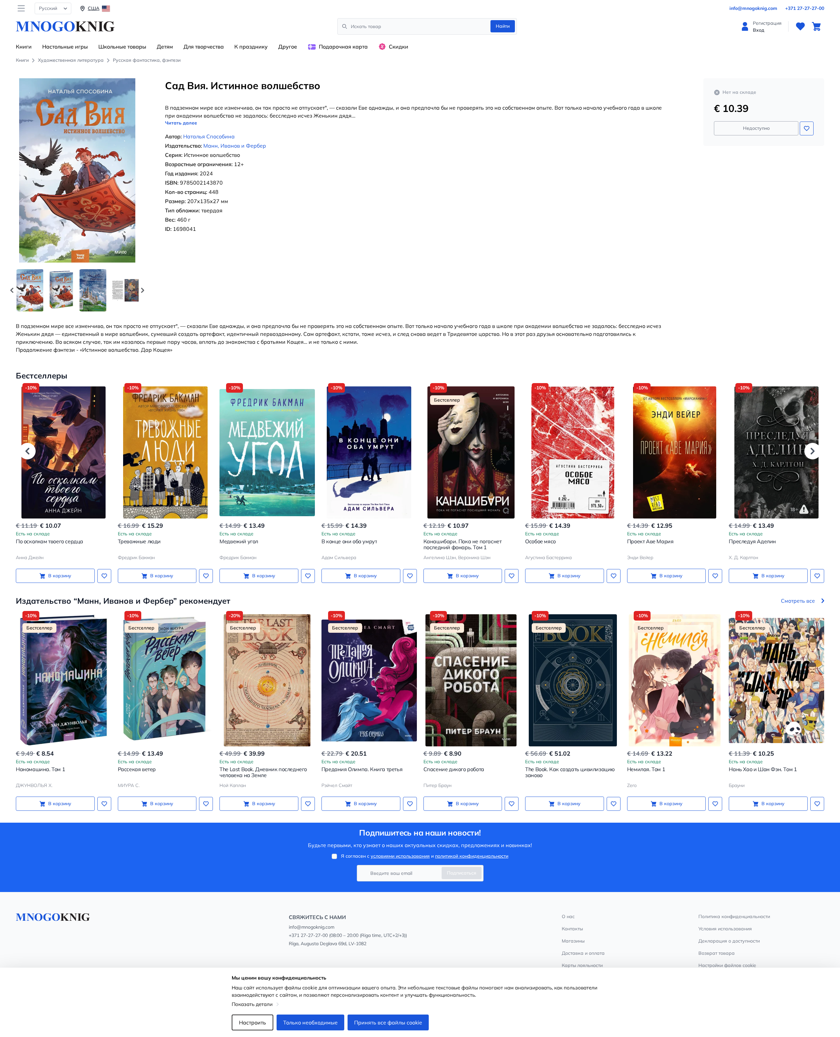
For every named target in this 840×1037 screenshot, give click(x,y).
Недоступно (756, 128)
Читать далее (181, 123)
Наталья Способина (209, 136)
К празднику (251, 46)
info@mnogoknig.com (753, 8)
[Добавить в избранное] (807, 128)
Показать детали (252, 1004)
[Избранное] (800, 26)
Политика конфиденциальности (734, 916)
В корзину (59, 576)
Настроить (252, 1022)
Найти (503, 26)
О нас (568, 916)
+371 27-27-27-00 (804, 8)
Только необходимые (310, 1022)
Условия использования (725, 929)
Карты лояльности (582, 965)
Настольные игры (65, 46)
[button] (143, 290)
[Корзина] (816, 26)
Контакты (572, 929)
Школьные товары (122, 46)
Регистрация (767, 23)
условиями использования (400, 856)
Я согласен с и (424, 856)
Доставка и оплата (583, 953)
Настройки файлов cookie (727, 965)
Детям (165, 46)
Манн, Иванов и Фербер (234, 145)
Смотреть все (798, 600)
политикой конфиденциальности (471, 856)
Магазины (573, 941)
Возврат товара (716, 953)
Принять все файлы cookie (388, 1022)
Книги (24, 46)
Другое (287, 46)
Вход (758, 30)
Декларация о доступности (729, 941)
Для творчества (204, 46)
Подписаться (461, 873)
